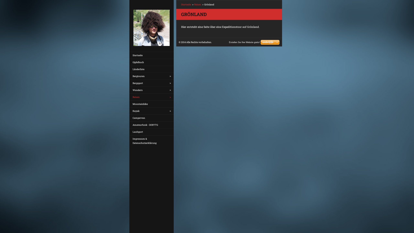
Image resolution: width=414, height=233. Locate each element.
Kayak (136, 110)
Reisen (136, 97)
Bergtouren (139, 76)
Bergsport (138, 83)
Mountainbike (140, 103)
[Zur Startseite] (151, 24)
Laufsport (138, 131)
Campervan (139, 117)
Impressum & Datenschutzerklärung (145, 140)
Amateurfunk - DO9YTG (145, 124)
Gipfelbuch (138, 62)
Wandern (138, 90)
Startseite (138, 55)
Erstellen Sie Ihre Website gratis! (244, 42)
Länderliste (138, 69)
